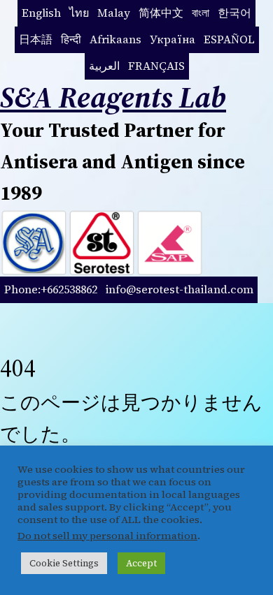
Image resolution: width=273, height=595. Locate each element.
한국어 (234, 12)
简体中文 (161, 12)
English (41, 12)
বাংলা (200, 12)
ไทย (79, 12)
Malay (113, 12)
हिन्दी (71, 39)
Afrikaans (115, 39)
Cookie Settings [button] (64, 563)
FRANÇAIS (156, 65)
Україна (172, 39)
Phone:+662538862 (50, 289)
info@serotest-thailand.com (179, 289)
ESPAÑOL (229, 39)
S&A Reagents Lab (113, 97)
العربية (104, 65)
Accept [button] (141, 563)
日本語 (35, 39)
